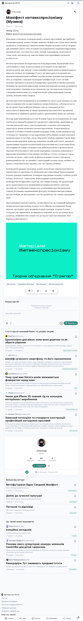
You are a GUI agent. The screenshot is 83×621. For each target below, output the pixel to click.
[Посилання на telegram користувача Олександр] (27, 472)
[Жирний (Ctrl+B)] (7, 323)
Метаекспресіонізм (56, 284)
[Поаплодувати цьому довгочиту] (29, 291)
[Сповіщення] (77, 618)
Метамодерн (41, 284)
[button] (77, 618)
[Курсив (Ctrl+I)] (11, 323)
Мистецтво (11, 284)
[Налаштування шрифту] (75, 12)
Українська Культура (26, 284)
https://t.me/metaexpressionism (27, 34)
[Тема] (72, 3)
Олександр (41, 451)
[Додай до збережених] (46, 291)
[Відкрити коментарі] (38, 291)
